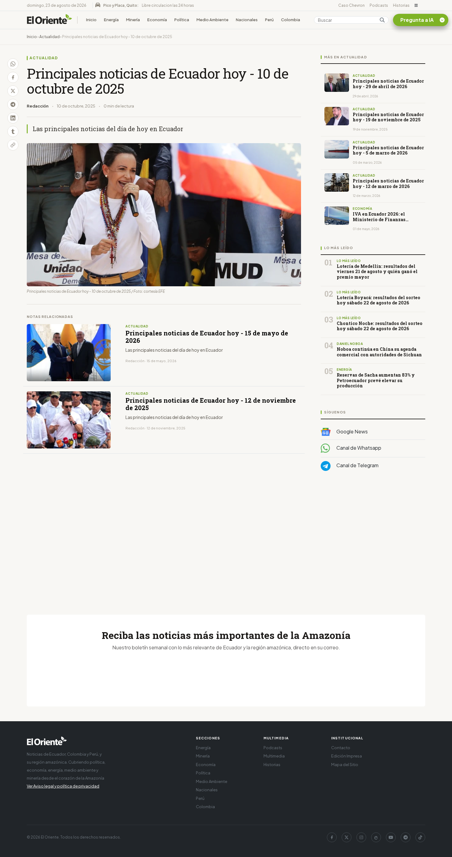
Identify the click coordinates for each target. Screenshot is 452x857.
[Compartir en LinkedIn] (12, 117)
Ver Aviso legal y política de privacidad (63, 786)
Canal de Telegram (357, 465)
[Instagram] (361, 837)
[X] (346, 837)
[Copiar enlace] (12, 145)
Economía (157, 19)
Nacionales (247, 19)
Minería (133, 19)
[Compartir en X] (12, 90)
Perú (269, 19)
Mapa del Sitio (344, 764)
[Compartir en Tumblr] (12, 131)
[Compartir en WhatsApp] (12, 63)
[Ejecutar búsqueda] (382, 20)
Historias (401, 5)
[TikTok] (420, 837)
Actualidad (49, 36)
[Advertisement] (373, 537)
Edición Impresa (346, 755)
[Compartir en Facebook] (12, 77)
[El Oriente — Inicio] (49, 20)
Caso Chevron (351, 5)
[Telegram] (405, 837)
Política (181, 19)
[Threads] (376, 837)
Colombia (290, 19)
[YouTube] (391, 837)
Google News (351, 431)
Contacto (340, 747)
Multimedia (274, 755)
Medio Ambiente (212, 19)
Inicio (91, 19)
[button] (416, 5)
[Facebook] (332, 837)
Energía (111, 19)
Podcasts (379, 5)
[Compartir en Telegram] (12, 104)
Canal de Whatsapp (358, 448)
